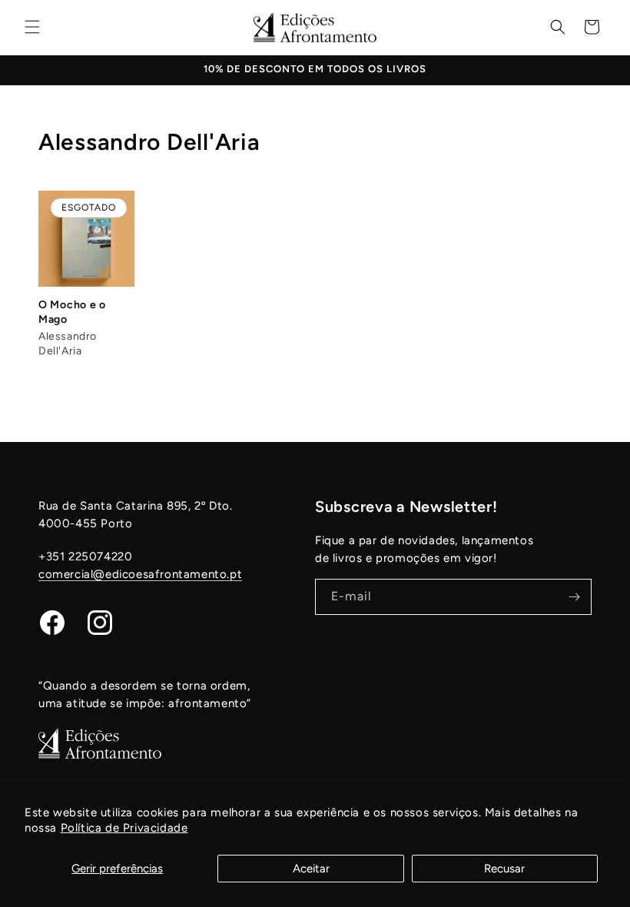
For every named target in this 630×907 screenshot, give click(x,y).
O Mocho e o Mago (72, 312)
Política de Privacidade (124, 828)
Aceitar (311, 868)
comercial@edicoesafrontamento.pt (140, 574)
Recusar (504, 868)
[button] (32, 27)
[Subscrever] (574, 597)
